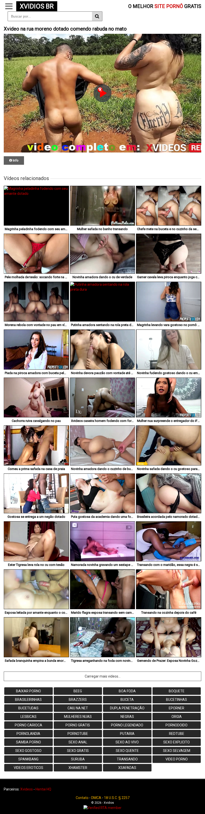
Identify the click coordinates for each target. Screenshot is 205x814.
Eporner (176, 708)
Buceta (127, 700)
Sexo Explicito (176, 742)
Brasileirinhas (28, 700)
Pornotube (78, 734)
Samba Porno (28, 742)
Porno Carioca (28, 725)
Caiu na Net (78, 708)
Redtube (176, 734)
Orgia (177, 717)
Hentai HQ (43, 789)
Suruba (78, 759)
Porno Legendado (127, 725)
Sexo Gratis (78, 751)
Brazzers (78, 700)
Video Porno (177, 759)
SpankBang (28, 759)
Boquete (176, 691)
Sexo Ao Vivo (127, 742)
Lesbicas (28, 717)
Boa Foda (127, 691)
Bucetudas (28, 708)
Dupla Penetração (127, 708)
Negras (127, 717)
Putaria (127, 734)
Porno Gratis (78, 725)
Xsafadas (127, 768)
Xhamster (77, 768)
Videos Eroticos (28, 768)
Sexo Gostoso (28, 751)
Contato (82, 798)
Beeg (78, 691)
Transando (127, 759)
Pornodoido (177, 725)
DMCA (96, 798)
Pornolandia (28, 734)
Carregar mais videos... (102, 676)
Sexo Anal (77, 742)
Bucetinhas (176, 700)
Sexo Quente (127, 751)
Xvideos (26, 789)
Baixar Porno (28, 691)
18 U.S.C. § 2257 (117, 798)
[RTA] (102, 807)
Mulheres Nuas (78, 717)
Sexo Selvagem (176, 751)
